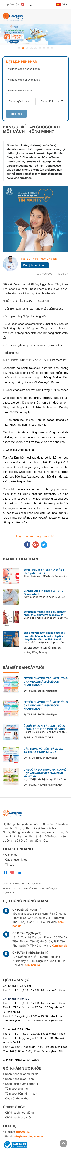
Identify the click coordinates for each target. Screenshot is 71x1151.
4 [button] (31, 48)
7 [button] (44, 48)
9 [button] (52, 48)
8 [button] (48, 48)
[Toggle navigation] (66, 16)
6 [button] (40, 48)
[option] (35, 34)
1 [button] (19, 48)
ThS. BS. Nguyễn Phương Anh (44, 784)
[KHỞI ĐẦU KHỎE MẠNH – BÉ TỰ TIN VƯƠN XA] (35, 34)
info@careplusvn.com (28, 1136)
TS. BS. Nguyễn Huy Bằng (42, 757)
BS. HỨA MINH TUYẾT (40, 737)
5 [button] (35, 48)
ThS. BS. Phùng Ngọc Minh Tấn (39, 258)
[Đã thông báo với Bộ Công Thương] (15, 1144)
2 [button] (23, 48)
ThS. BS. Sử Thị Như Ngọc (42, 690)
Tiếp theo (16, 113)
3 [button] (27, 48)
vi (64, 4)
